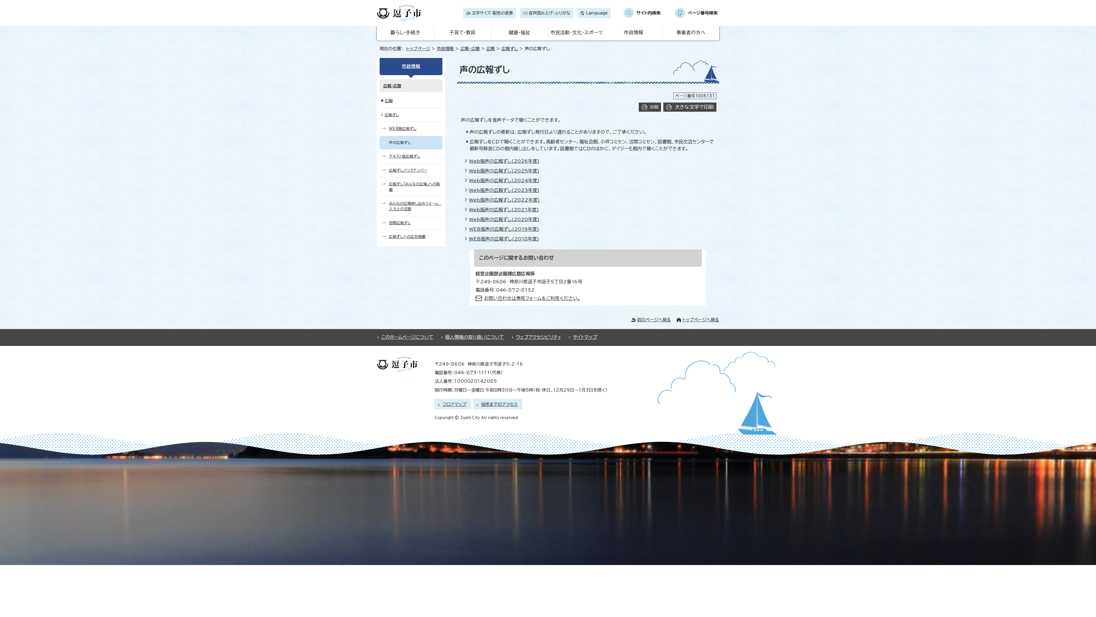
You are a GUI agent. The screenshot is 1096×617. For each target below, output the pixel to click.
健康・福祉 (519, 32)
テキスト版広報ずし (404, 156)
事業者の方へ (690, 32)
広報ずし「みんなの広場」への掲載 (414, 186)
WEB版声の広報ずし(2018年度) (504, 239)
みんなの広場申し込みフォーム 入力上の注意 (415, 206)
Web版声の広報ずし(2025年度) (504, 171)
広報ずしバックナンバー (408, 170)
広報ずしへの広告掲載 (407, 237)
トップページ (418, 49)
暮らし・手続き (405, 32)
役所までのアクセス (499, 404)
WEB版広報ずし (402, 129)
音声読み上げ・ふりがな (549, 13)
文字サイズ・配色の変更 (492, 13)
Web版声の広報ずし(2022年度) (504, 200)
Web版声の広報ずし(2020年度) (504, 219)
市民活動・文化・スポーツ (577, 32)
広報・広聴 (470, 49)
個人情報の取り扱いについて (474, 337)
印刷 (654, 107)
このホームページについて (407, 337)
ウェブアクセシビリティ (538, 337)
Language (597, 13)
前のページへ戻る (654, 320)
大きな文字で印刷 (694, 107)
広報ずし (509, 49)
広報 (490, 49)
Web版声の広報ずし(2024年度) (504, 180)
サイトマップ (585, 337)
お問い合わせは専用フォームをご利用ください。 (532, 298)
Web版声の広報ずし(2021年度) (504, 209)
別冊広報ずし (400, 223)
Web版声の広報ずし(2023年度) (504, 190)
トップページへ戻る (700, 320)
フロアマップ (454, 404)
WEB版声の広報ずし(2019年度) (504, 229)
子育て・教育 (462, 32)
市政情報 (633, 32)
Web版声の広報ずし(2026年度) (504, 161)
